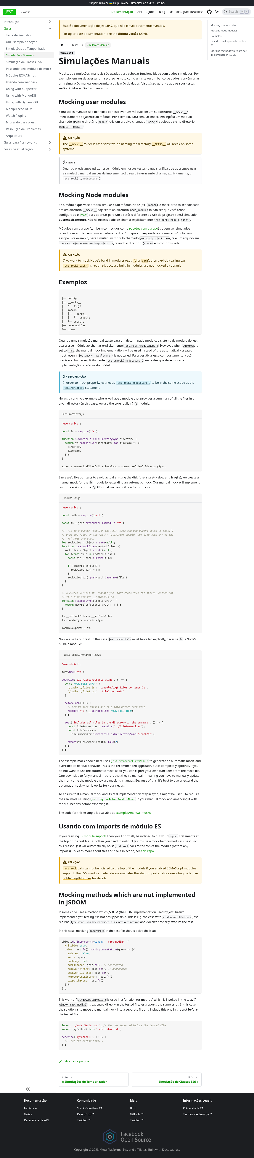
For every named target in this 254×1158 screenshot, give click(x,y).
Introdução (12, 22)
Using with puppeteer (21, 89)
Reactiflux (84, 1114)
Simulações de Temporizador (26, 49)
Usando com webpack (21, 82)
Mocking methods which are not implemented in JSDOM (229, 52)
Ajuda (151, 12)
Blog (162, 12)
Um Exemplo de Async (21, 42)
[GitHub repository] (209, 12)
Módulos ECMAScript (21, 75)
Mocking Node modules (224, 30)
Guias (8, 28)
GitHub (135, 1114)
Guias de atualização (18, 149)
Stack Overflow (87, 1108)
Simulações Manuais (20, 55)
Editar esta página (76, 1061)
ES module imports (93, 836)
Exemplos (216, 36)
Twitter (82, 1120)
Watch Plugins (16, 116)
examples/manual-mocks (133, 813)
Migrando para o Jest (21, 122)
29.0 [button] (24, 12)
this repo (147, 851)
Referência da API (36, 1120)
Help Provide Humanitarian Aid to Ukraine (138, 3)
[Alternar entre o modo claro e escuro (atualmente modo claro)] (217, 12)
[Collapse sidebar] (28, 1089)
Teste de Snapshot (19, 35)
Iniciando (30, 1108)
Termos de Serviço (196, 1114)
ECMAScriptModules (77, 878)
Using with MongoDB (21, 95)
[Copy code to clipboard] (197, 294)
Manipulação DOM (19, 109)
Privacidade (191, 1108)
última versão (128, 34)
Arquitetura (14, 136)
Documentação (122, 12)
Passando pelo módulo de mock (28, 69)
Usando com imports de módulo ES (229, 43)
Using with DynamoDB (22, 102)
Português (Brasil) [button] (187, 12)
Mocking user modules (223, 25)
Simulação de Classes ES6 (24, 62)
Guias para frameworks (20, 142)
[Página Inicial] (62, 45)
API (139, 12)
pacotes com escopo (143, 228)
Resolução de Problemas (23, 129)
